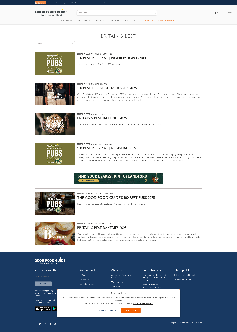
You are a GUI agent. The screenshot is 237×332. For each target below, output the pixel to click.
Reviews (64, 21)
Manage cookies (107, 310)
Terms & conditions (182, 279)
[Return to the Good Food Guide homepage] (51, 12)
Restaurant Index (42, 328)
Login (222, 13)
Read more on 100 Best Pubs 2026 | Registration (118, 156)
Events (100, 21)
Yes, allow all (130, 310)
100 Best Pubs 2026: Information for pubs (152, 286)
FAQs (82, 275)
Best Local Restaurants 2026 (161, 21)
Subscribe (43, 284)
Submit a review (87, 284)
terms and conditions (143, 303)
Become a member (100, 3)
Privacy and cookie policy (185, 275)
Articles (82, 21)
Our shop (41, 3)
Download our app (58, 3)
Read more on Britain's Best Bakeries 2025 (118, 235)
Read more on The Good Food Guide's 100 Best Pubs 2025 (118, 205)
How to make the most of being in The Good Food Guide (154, 278)
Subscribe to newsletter (79, 3)
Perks (113, 21)
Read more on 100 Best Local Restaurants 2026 (118, 96)
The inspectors (117, 282)
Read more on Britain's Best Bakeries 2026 (118, 126)
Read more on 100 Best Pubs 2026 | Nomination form (118, 65)
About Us (130, 21)
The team (115, 286)
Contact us (84, 279)
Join (230, 13)
